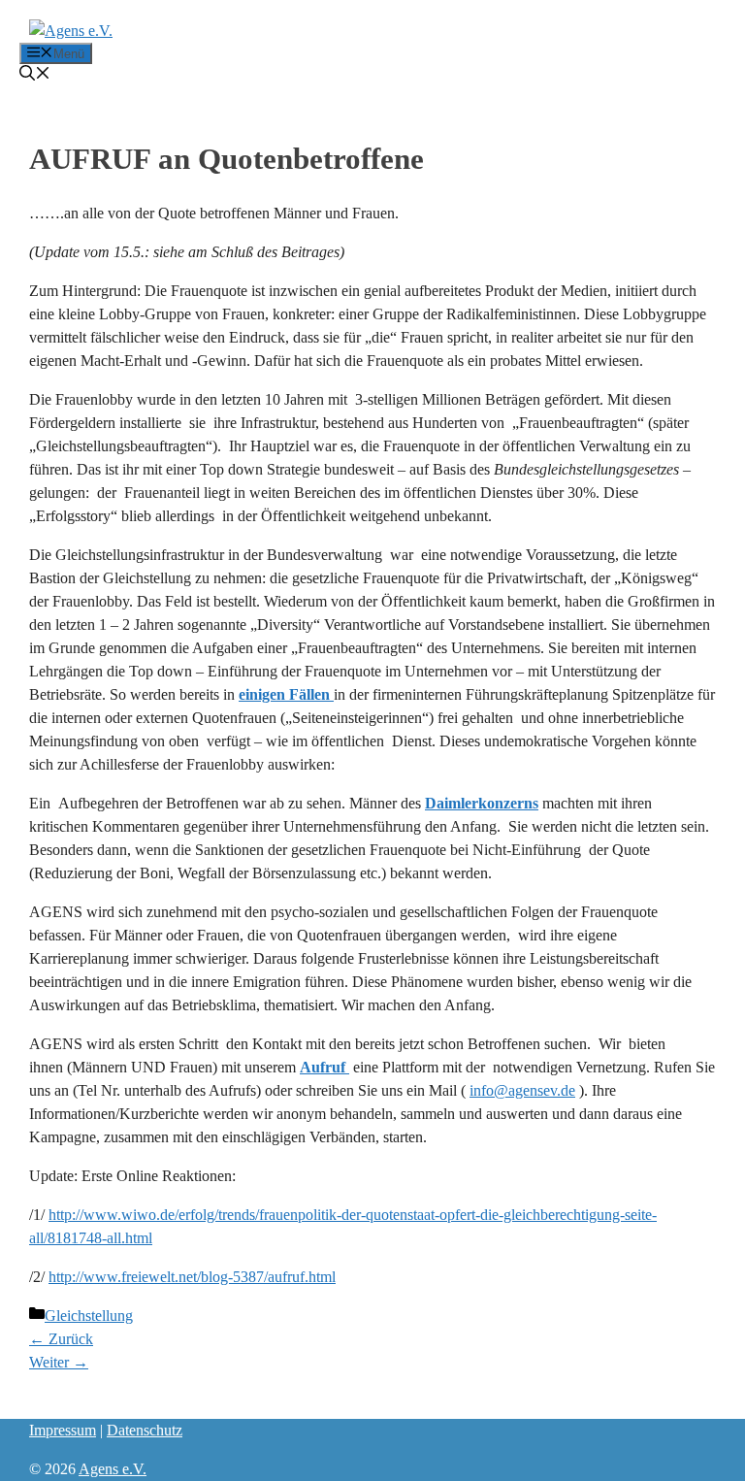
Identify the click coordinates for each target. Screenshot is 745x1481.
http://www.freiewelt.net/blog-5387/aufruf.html (192, 1276)
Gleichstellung (89, 1315)
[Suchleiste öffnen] (34, 75)
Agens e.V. (112, 1469)
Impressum (62, 1430)
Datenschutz (144, 1430)
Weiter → (58, 1362)
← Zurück (61, 1339)
